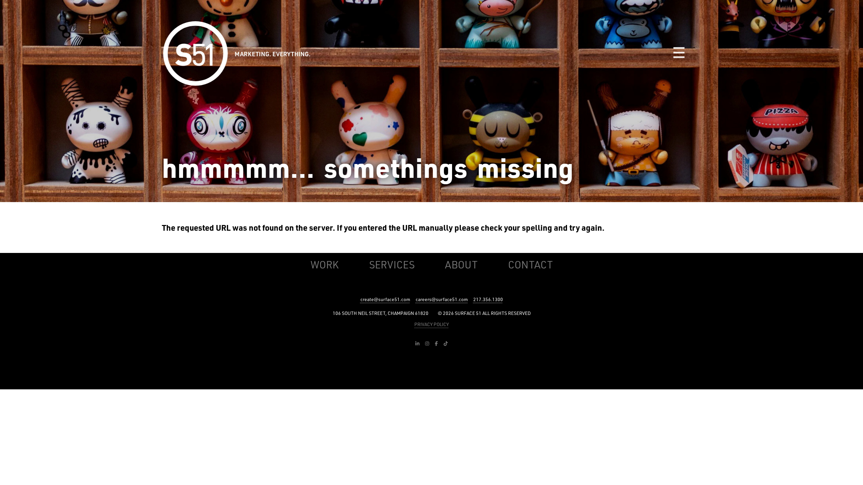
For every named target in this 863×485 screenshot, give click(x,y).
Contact (530, 264)
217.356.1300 (488, 299)
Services (392, 264)
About (461, 264)
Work (324, 264)
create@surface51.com (385, 299)
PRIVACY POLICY (431, 324)
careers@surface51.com (442, 299)
